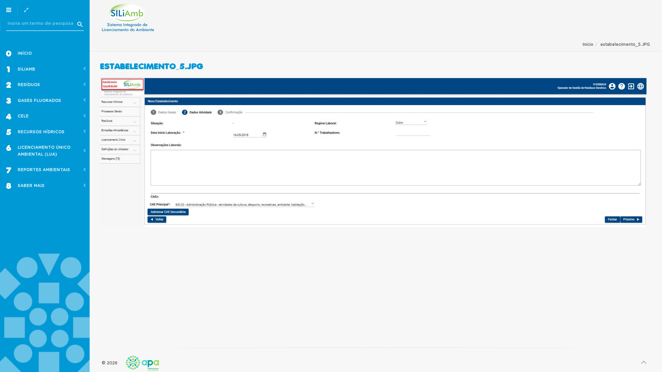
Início (588, 44)
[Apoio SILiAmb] (128, 17)
